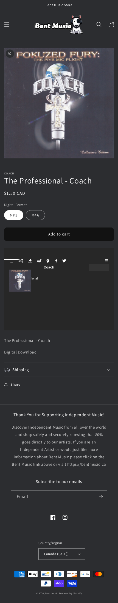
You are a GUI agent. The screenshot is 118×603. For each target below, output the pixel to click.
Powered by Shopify (70, 593)
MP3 (14, 215)
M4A (35, 215)
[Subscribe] (101, 496)
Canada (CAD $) (56, 554)
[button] (7, 24)
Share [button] (15, 384)
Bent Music (51, 593)
